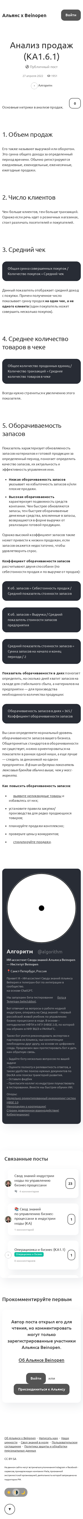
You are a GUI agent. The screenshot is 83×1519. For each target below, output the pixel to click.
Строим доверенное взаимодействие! (33, 1110)
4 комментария (29, 1191)
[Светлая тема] (8, 1492)
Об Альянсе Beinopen (41, 1359)
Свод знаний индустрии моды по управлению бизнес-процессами (34, 1180)
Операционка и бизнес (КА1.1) (39, 1250)
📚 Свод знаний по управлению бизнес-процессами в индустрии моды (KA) (35, 1216)
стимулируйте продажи (32, 842)
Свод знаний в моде (34, 1442)
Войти (71, 15)
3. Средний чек (23, 249)
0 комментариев (24, 1260)
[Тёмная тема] (23, 1492)
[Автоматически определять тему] (15, 1492)
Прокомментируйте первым (37, 1299)
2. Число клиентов (28, 197)
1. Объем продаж (27, 134)
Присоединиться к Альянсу (41, 1389)
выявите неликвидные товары (37, 796)
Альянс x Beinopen (24, 15)
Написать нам (48, 1438)
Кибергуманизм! (18, 1114)
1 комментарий (24, 1229)
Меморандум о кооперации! (26, 1106)
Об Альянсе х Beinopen (20, 1438)
